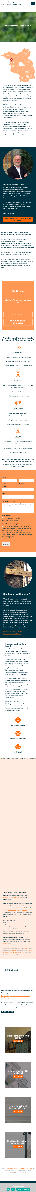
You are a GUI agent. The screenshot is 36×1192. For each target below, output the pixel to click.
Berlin (16, 908)
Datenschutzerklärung (23, 1189)
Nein (13, 1189)
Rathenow (10, 910)
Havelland (5, 897)
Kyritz (18, 910)
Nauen (14, 910)
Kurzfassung (21, 952)
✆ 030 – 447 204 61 (8, 1012)
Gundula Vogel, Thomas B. (12, 1168)
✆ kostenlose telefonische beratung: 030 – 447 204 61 (18, 219)
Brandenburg (16, 897)
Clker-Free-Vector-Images (25, 1168)
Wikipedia (14, 950)
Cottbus (5, 943)
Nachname (21, 483)
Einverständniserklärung (10, 524)
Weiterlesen (18, 1041)
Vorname (4, 483)
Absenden (6, 544)
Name (4, 477)
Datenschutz (6, 516)
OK (8, 1189)
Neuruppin (24, 910)
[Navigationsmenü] (33, 3)
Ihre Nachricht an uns (9, 501)
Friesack (26, 948)
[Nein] (34, 1187)
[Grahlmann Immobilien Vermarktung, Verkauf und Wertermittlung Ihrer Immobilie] (11, 3)
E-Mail (4, 487)
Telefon (4, 494)
